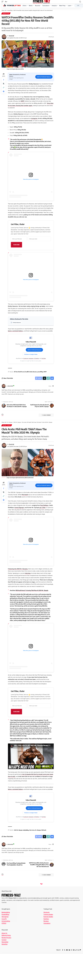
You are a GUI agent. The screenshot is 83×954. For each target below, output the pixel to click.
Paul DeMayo (44, 505)
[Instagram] (53, 386)
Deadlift (27, 371)
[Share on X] (4, 84)
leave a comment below (15, 331)
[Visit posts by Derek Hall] (4, 386)
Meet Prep (62, 5)
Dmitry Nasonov (34, 84)
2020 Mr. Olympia (7, 425)
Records (37, 5)
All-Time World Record (19, 371)
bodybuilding (26, 830)
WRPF (22, 101)
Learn (69, 5)
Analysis (54, 5)
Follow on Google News (30, 354)
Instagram (34, 118)
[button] (3, 2)
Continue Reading (41, 941)
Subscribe (16, 244)
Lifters (24, 5)
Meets (31, 5)
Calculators (45, 5)
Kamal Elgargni (19, 507)
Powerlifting (6, 13)
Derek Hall (11, 35)
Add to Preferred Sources (44, 76)
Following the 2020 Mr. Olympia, (18, 569)
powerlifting (40, 371)
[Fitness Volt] (41, 1)
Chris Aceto (32, 830)
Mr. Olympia (38, 830)
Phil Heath (25, 494)
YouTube (44, 358)
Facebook (25, 358)
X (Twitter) (36, 358)
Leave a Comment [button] (46, 415)
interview (28, 573)
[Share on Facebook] (4, 80)
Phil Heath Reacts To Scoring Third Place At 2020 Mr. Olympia (32, 590)
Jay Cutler (42, 507)
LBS (78, 5)
